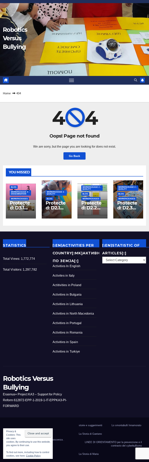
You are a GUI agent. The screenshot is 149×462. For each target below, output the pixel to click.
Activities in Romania (67, 332)
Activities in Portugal (67, 323)
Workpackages (19, 199)
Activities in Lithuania (68, 304)
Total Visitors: (13, 269)
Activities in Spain (65, 342)
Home (7, 93)
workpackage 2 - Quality (56, 193)
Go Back (74, 155)
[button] (135, 80)
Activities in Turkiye (66, 351)
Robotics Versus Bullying (15, 38)
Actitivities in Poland (67, 285)
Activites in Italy (64, 275)
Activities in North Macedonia (73, 313)
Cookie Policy (33, 455)
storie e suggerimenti (90, 425)
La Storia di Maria (89, 454)
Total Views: (12, 258)
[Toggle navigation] (71, 80)
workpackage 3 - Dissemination (20, 193)
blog (13, 187)
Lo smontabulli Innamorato (126, 425)
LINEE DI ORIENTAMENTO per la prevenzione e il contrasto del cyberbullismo (113, 444)
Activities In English (66, 266)
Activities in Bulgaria (67, 294)
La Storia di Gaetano (90, 433)
